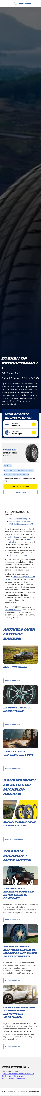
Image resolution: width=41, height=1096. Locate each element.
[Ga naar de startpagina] (22, 4)
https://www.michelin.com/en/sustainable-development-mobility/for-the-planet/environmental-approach (18, 1076)
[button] (20, 424)
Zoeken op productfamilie (17, 1091)
